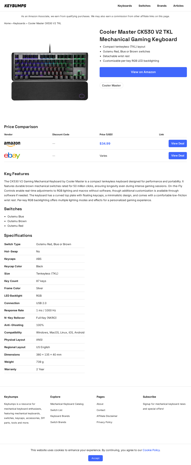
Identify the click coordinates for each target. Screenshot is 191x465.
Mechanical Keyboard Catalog (67, 404)
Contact (101, 410)
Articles (178, 5)
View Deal (177, 143)
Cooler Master (111, 85)
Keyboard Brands (60, 416)
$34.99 (105, 143)
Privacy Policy (104, 422)
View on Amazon (143, 72)
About (100, 404)
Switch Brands (58, 422)
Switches (145, 5)
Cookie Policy (151, 450)
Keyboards (125, 5)
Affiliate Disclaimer (107, 416)
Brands (162, 5)
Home (7, 23)
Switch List (56, 410)
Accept (95, 458)
